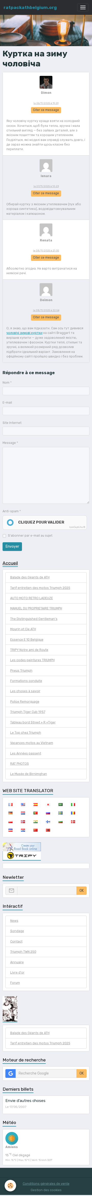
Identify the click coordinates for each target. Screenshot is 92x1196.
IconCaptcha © (77, 527)
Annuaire (17, 962)
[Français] (10, 804)
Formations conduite (26, 681)
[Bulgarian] (60, 821)
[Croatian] (23, 830)
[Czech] (10, 830)
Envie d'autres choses (25, 1100)
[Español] (35, 804)
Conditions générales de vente (46, 1183)
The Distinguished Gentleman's (33, 619)
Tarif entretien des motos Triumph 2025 (40, 588)
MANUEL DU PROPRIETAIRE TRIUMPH (36, 608)
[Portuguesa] (35, 813)
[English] (23, 804)
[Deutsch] (10, 813)
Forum (15, 983)
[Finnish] (48, 821)
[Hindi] (35, 821)
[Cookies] (10, 1185)
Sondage (17, 931)
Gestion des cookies (46, 1190)
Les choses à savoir (25, 691)
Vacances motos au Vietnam (31, 743)
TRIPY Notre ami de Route (29, 650)
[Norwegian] (23, 821)
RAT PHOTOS (19, 763)
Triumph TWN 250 (23, 952)
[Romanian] (73, 813)
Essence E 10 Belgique (26, 639)
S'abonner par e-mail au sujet (30, 535)
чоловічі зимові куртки (24, 333)
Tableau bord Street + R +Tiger (33, 722)
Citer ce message (46, 110)
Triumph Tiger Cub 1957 (27, 712)
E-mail (7, 402)
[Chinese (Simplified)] (35, 830)
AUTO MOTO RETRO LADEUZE (31, 598)
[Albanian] (48, 830)
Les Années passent (25, 753)
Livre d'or (17, 972)
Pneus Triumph (21, 670)
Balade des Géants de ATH (30, 577)
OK (81, 890)
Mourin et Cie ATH (23, 629)
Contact (16, 941)
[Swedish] (60, 813)
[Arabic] (60, 804)
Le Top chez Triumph (25, 732)
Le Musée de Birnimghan (28, 774)
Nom (6, 382)
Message (9, 443)
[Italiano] (73, 804)
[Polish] (10, 821)
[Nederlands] (23, 813)
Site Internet (12, 423)
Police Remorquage (24, 701)
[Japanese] (48, 804)
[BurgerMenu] (82, 7)
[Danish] (73, 821)
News (14, 921)
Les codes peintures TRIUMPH (32, 660)
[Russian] (48, 813)
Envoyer (12, 546)
